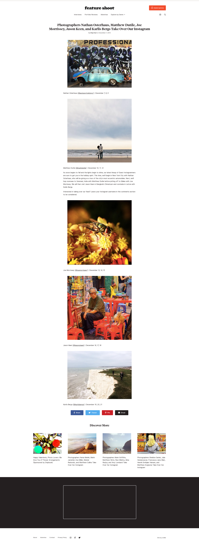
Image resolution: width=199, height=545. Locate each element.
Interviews (78, 15)
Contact (52, 537)
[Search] (165, 15)
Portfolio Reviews (91, 15)
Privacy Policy (62, 537)
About (35, 537)
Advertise (104, 15)
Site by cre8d (161, 537)
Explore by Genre (117, 15)
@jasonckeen (78, 345)
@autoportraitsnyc (85, 93)
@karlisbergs (79, 405)
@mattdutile (81, 168)
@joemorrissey (81, 270)
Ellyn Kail (93, 33)
